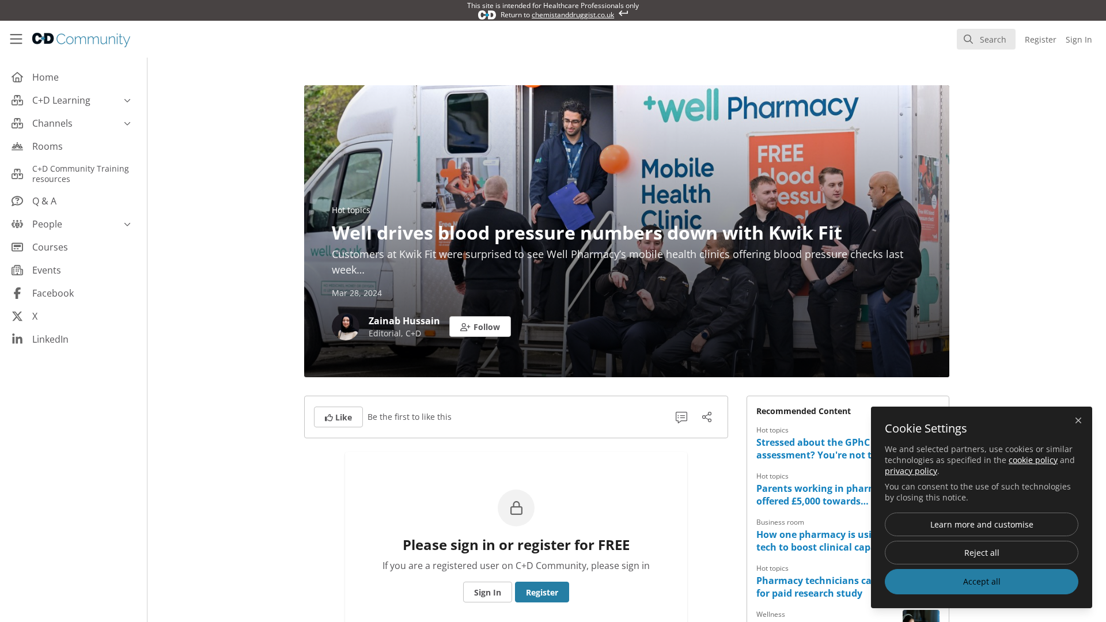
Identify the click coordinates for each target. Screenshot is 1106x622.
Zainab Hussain (404, 320)
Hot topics (351, 209)
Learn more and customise (981, 524)
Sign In (487, 592)
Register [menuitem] (1040, 39)
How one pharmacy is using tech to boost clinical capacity (824, 540)
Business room (780, 522)
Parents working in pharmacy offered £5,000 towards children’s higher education (824, 494)
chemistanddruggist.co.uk (573, 15)
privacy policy (911, 470)
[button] (480, 326)
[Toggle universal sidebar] (16, 39)
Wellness (770, 614)
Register (542, 592)
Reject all (981, 552)
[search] (986, 39)
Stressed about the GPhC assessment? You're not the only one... (819, 448)
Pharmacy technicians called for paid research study (822, 587)
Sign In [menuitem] (1079, 39)
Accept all (982, 581)
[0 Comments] (681, 416)
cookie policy (1033, 459)
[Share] (706, 416)
